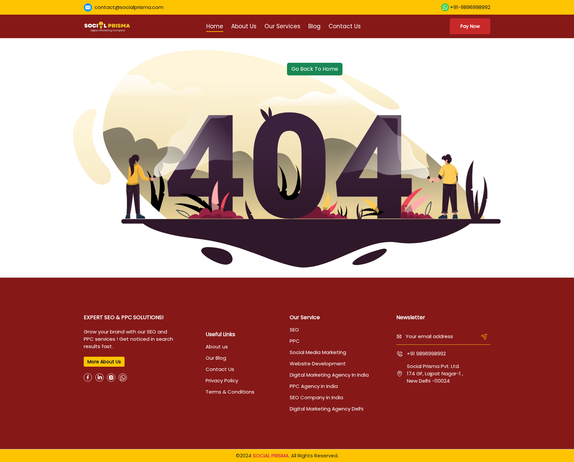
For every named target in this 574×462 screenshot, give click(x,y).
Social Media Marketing (318, 352)
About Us (243, 26)
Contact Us (345, 26)
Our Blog (216, 357)
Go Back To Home (314, 69)
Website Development (318, 363)
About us (217, 346)
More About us (104, 361)
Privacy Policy (222, 380)
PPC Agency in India (314, 386)
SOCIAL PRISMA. (271, 455)
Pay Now (470, 26)
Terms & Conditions (230, 391)
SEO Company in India (316, 397)
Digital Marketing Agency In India (329, 374)
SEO (294, 329)
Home (214, 26)
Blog (314, 26)
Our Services (282, 26)
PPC (295, 340)
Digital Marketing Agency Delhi (326, 408)
